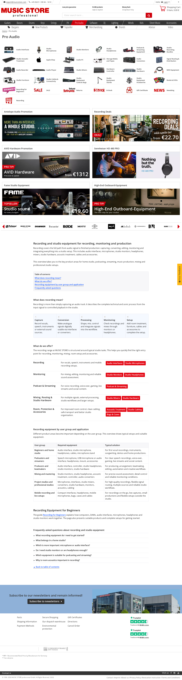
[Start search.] (149, 15)
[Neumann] (140, 226)
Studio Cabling (135, 409)
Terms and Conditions (171, 677)
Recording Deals (102, 111)
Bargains (15, 27)
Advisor (152, 27)
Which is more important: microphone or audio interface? (63, 545)
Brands (122, 27)
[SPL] (111, 226)
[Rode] (69, 226)
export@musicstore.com (16, 2)
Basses (20, 23)
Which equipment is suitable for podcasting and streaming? (63, 555)
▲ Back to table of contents (46, 567)
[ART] (125, 226)
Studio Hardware (131, 398)
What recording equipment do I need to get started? (60, 535)
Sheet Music (155, 23)
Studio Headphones (134, 374)
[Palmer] (12, 226)
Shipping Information (27, 621)
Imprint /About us (121, 677)
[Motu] (83, 226)
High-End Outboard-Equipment (110, 185)
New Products (41, 27)
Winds (131, 23)
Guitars (7, 23)
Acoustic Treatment (116, 409)
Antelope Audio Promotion (18, 111)
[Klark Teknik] (168, 226)
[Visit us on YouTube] (178, 672)
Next (179, 226)
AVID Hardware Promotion (18, 148)
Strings (54, 23)
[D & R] (154, 226)
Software (93, 23)
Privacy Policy (135, 677)
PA (68, 23)
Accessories (171, 23)
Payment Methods (25, 625)
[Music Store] (26, 226)
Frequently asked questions (48, 288)
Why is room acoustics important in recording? (58, 560)
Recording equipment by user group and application (59, 284)
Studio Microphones (134, 363)
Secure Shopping (50, 617)
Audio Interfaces (114, 363)
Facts (19, 617)
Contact (5, 673)
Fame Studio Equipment (16, 185)
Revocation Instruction (151, 677)
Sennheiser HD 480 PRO (106, 148)
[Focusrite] (54, 226)
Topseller (68, 27)
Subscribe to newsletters (44, 601)
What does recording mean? (48, 278)
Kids (141, 23)
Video (170, 27)
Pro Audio (79, 23)
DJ (104, 23)
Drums (32, 23)
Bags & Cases (113, 414)
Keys (43, 23)
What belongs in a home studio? (51, 540)
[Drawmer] (40, 226)
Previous (3, 226)
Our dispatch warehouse (53, 621)
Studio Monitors (114, 374)
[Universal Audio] (97, 226)
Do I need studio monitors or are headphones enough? (61, 550)
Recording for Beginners (54, 515)
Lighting (114, 23)
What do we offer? (43, 281)
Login (166, 2)
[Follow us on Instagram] (174, 672)
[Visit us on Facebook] (171, 672)
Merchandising (95, 27)
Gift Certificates (75, 617)
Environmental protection (49, 627)
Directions (72, 621)
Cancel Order (74, 625)
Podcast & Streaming (117, 386)
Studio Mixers (113, 398)
